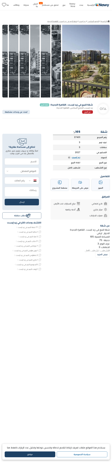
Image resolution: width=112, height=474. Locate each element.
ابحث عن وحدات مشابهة (16, 111)
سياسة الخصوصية (82, 454)
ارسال (21, 202)
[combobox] (25, 171)
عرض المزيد (102, 254)
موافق (30, 454)
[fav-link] (4, 5)
